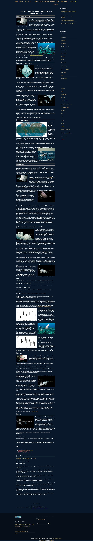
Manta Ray (63, 88)
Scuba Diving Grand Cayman (66, 104)
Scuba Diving (63, 97)
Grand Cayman (64, 78)
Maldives (63, 26)
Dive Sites (63, 56)
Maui (62, 91)
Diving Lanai (63, 62)
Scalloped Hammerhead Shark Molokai (68, 23)
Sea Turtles (63, 110)
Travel (62, 126)
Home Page (56, 4)
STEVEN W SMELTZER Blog (22, 1)
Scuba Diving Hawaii (65, 107)
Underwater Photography (65, 129)
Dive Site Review (64, 53)
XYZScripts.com (51, 540)
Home (36, 1)
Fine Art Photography (65, 69)
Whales (62, 139)
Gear (62, 1)
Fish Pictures (63, 72)
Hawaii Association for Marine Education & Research (26, 458)
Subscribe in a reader (41, 519)
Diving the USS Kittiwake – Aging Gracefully (22, 526)
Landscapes (52, 1)
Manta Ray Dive (41, 338)
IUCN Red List (19, 364)
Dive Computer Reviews (65, 46)
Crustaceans (63, 43)
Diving (58, 1)
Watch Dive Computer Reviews (66, 132)
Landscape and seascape (65, 81)
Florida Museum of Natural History (36, 55)
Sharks (62, 113)
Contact (71, 1)
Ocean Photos (63, 94)
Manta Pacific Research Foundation (44, 306)
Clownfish (63, 34)
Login (76, 1)
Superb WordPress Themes (57, 538)
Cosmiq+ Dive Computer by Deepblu (67, 20)
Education (66, 1)
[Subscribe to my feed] (37, 519)
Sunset (62, 123)
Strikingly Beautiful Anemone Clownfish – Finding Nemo (24, 524)
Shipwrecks (63, 116)
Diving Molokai (64, 65)
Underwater (46, 1)
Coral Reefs (63, 40)
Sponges (62, 120)
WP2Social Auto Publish (42, 540)
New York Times (35, 411)
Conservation (63, 37)
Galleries (41, 1)
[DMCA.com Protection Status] (67, 528)
